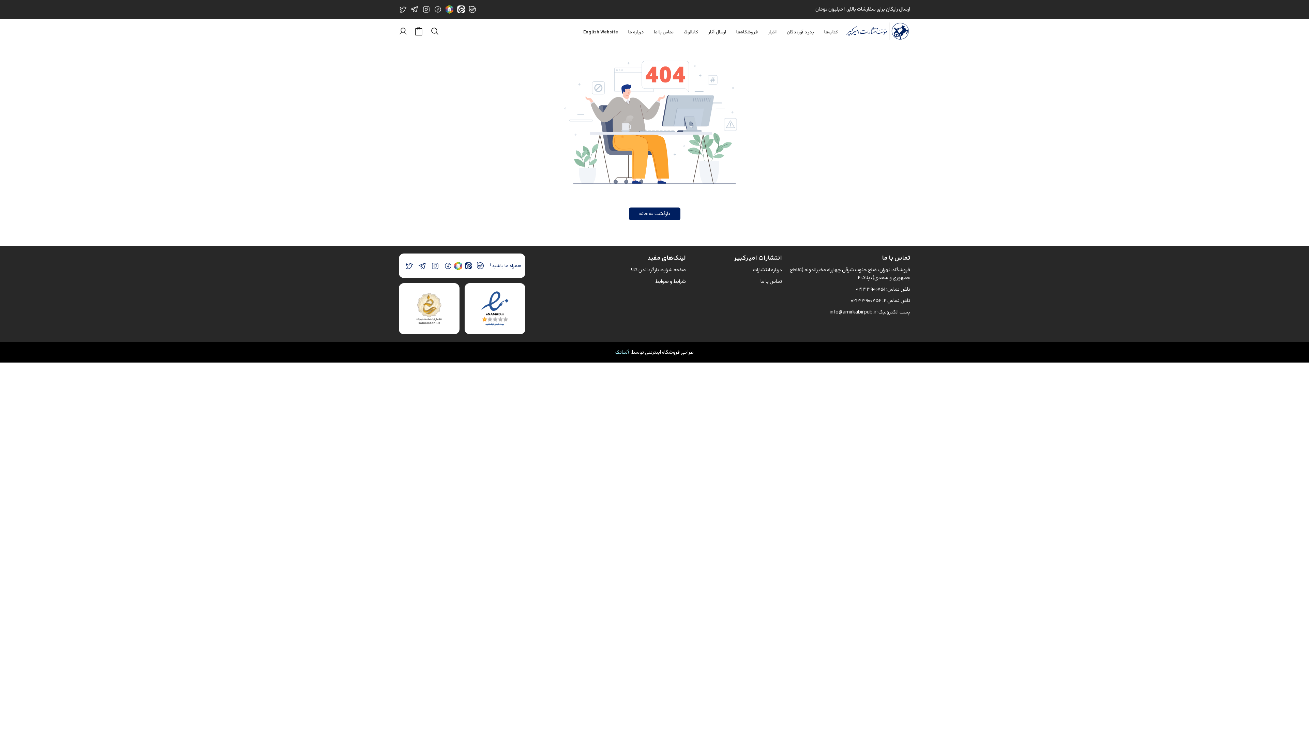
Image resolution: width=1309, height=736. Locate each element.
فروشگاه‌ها (747, 32)
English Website (600, 32)
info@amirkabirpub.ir (853, 312)
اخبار (772, 32)
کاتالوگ (691, 32)
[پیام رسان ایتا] (468, 266)
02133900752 (866, 300)
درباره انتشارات (767, 269)
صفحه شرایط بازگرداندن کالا (658, 269)
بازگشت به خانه (654, 213)
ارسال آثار (717, 32)
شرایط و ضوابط (670, 281)
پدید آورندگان (800, 32)
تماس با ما (664, 32)
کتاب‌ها (831, 32)
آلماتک (622, 352)
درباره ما (636, 32)
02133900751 (870, 289)
